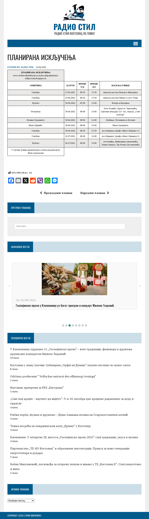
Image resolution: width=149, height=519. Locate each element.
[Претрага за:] (69, 226)
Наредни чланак (92, 193)
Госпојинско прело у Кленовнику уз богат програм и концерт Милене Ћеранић (65, 305)
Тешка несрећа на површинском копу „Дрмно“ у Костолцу (50, 426)
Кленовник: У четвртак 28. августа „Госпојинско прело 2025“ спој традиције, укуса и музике (74, 437)
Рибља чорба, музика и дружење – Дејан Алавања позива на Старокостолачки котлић (69, 415)
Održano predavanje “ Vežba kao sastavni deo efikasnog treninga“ (53, 376)
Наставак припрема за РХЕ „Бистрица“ (37, 388)
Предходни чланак (58, 193)
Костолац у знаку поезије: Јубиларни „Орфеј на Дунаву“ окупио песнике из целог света (70, 365)
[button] (63, 325)
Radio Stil (27, 67)
